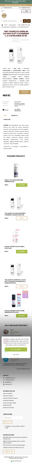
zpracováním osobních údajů (15, 427)
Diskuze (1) (14, 115)
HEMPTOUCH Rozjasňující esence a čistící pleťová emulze (14, 442)
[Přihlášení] (25, 21)
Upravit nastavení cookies (16, 458)
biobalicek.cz (8, 384)
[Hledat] (21, 21)
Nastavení (16, 354)
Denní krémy (17, 102)
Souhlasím (17, 349)
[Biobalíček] (16, 15)
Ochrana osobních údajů (9, 403)
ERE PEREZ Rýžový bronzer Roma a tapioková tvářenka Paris (15, 438)
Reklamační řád (7, 405)
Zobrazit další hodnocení (23, 368)
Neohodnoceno (16, 41)
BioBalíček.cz (8, 382)
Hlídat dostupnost (18, 110)
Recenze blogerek (8, 435)
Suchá (16, 105)
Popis (5, 115)
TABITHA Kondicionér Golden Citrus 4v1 (13, 447)
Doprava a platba (7, 393)
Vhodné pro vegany (19, 103)
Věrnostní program (8, 396)
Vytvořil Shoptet (17, 461)
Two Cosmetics (25, 40)
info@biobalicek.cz (26, 8)
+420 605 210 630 (7, 8)
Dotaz (6, 110)
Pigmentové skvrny (19, 105)
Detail (22, 218)
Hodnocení (7, 119)
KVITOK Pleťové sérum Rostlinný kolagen (14, 445)
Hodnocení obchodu (8, 408)
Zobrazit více (9, 451)
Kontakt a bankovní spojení (10, 398)
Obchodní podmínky (8, 400)
